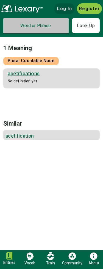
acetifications (24, 73)
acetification (19, 136)
